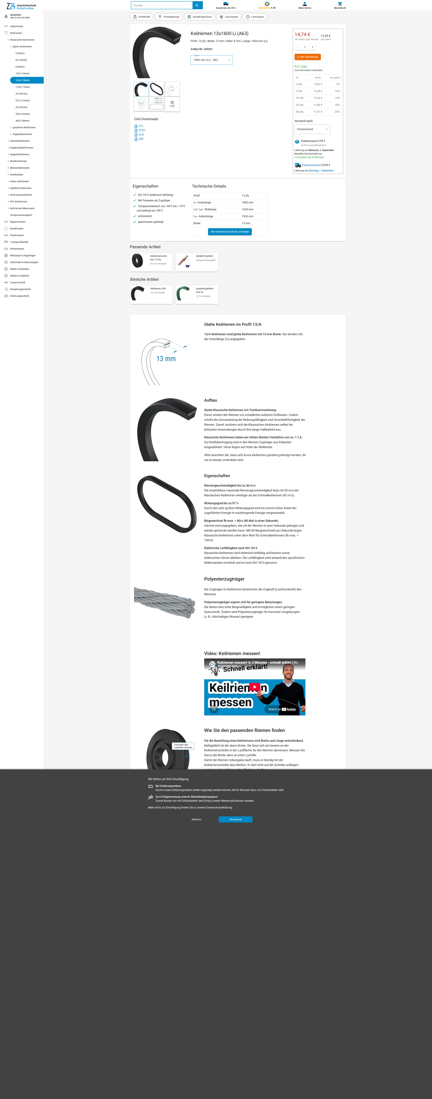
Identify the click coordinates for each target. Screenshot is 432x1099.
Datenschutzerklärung (219, 807)
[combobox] (211, 60)
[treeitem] (25, 124)
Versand (314, 39)
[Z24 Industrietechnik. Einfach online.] (22, 5)
